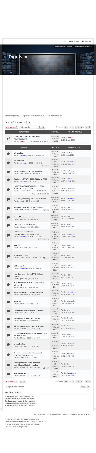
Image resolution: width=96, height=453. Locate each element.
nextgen (37, 424)
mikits (22, 210)
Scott (68, 153)
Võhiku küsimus (21, 255)
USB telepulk (19, 266)
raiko (68, 284)
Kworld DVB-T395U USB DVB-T (27, 318)
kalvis (68, 216)
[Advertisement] (48, 17)
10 (42, 193)
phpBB (13, 419)
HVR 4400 (18, 245)
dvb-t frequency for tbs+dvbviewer (28, 171)
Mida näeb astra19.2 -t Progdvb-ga (28, 292)
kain (21, 357)
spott (21, 279)
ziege (68, 255)
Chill (68, 245)
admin (22, 141)
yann (21, 304)
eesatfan (70, 234)
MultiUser (70, 326)
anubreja (23, 173)
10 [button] (86, 127)
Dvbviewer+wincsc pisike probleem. (29, 310)
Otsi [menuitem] (11, 73)
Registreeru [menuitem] (75, 41)
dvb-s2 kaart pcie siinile (24, 217)
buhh (68, 275)
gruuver (22, 328)
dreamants (70, 373)
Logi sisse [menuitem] (87, 41)
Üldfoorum (44, 141)
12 (47, 193)
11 (45, 193)
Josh (21, 287)
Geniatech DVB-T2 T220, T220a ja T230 (30, 179)
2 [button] (73, 127)
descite (22, 201)
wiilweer (22, 367)
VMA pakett (19, 153)
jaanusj (22, 295)
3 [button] (75, 127)
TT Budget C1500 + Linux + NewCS (29, 326)
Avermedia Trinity (21, 373)
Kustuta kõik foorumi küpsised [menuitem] (58, 414)
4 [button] (78, 127)
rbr (21, 313)
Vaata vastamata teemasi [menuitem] (63, 46)
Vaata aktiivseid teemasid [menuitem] (83, 46)
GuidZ (22, 219)
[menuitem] (8, 427)
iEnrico (22, 258)
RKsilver (22, 338)
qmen (22, 346)
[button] (66, 127)
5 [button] (81, 127)
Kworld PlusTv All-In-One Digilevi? (28, 207)
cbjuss (22, 376)
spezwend (70, 301)
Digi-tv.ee (18, 56)
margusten (23, 155)
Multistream (19, 161)
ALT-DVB (17, 301)
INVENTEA (29, 424)
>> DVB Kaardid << (18, 122)
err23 (22, 181)
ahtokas (22, 227)
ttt (67, 364)
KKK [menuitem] (5, 73)
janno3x (69, 354)
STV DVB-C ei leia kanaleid (25, 225)
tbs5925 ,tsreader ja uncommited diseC (30, 199)
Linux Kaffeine (20, 344)
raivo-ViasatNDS (25, 191)
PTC (21, 248)
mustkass (23, 268)
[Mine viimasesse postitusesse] (72, 138)
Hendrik (22, 321)
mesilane (70, 189)
